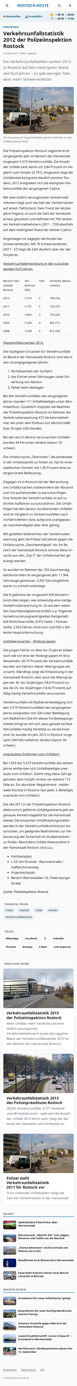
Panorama (11, 27)
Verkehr (53, 910)
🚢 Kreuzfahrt (33, 16)
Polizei (9, 910)
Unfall (38, 910)
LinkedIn (58, 938)
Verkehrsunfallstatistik (19, 917)
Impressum (10, 1369)
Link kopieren (62, 947)
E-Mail (43, 947)
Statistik (24, 910)
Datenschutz (28, 1369)
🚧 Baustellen (12, 16)
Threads (11, 947)
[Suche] (59, 5)
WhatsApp (12, 938)
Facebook (31, 938)
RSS (42, 1369)
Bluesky (27, 947)
